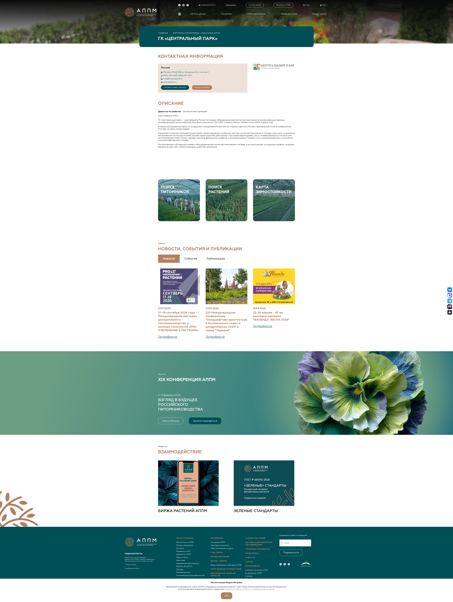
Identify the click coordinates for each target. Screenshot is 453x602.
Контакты (180, 548)
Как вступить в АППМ (185, 542)
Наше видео (252, 553)
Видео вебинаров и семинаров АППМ (226, 565)
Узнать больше (170, 421)
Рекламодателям (183, 572)
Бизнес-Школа (319, 14)
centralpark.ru (170, 82)
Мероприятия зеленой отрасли (223, 575)
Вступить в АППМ (283, 5)
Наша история (182, 557)
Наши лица (180, 560)
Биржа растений (289, 14)
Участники (217, 553)
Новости (250, 558)
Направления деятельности (187, 563)
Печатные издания (256, 14)
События (248, 576)
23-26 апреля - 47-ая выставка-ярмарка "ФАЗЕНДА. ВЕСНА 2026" (271, 316)
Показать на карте (202, 87)
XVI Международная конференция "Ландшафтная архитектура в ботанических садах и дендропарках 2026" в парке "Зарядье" (226, 321)
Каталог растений (255, 538)
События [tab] (190, 258)
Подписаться (291, 552)
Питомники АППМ (218, 542)
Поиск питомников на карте (222, 548)
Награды (179, 569)
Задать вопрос (231, 5)
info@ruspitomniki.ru (132, 568)
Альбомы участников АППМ (256, 570)
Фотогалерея (252, 566)
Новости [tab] (169, 258)
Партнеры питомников (220, 545)
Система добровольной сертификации (258, 544)
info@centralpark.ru (173, 79)
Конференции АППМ (253, 573)
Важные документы (184, 566)
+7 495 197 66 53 (130, 565)
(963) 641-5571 (185, 76)
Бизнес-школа (219, 561)
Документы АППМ (183, 554)
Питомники (226, 14)
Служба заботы (254, 5)
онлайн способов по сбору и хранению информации (250, 589)
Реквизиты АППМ (183, 551)
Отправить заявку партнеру (175, 87)
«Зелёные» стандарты (257, 549)
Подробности (167, 336)
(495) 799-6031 (170, 76)
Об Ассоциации (198, 14)
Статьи (249, 562)
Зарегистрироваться (205, 421)
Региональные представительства (190, 575)
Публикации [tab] (216, 258)
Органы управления (184, 545)
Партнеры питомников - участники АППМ (196, 33)
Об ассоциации (185, 538)
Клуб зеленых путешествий (226, 569)
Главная (163, 33)
